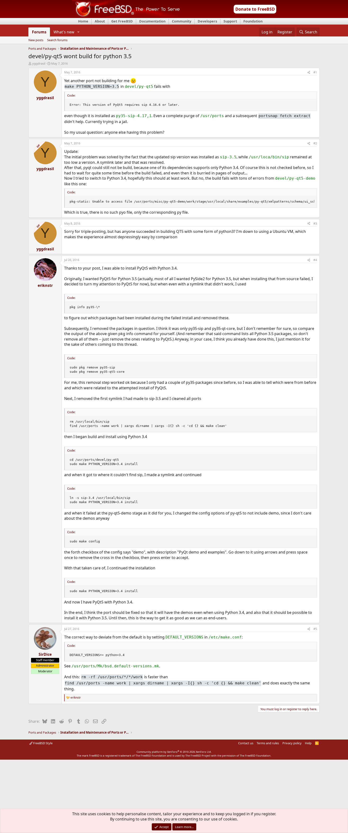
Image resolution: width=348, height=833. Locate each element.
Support (230, 21)
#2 (315, 143)
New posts (35, 40)
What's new (64, 32)
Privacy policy (292, 743)
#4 (315, 260)
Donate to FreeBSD (255, 9)
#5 (315, 629)
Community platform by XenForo (174, 751)
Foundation (253, 21)
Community (181, 21)
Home (83, 21)
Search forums (57, 40)
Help (308, 743)
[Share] (309, 72)
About (100, 21)
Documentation (152, 21)
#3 (315, 224)
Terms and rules (268, 743)
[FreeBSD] (126, 16)
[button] (78, 31)
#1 (315, 72)
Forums (39, 32)
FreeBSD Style (42, 743)
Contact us (245, 743)
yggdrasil (38, 63)
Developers (207, 21)
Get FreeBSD (122, 21)
